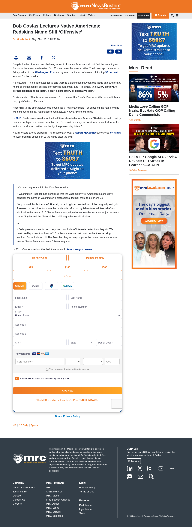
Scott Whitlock (21, 39)
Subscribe (143, 15)
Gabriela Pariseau (138, 170)
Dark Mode (129, 15)
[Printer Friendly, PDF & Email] (29, 58)
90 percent (111, 72)
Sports (34, 425)
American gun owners (79, 249)
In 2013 (17, 118)
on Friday (115, 132)
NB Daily (23, 425)
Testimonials (116, 15)
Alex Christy (135, 120)
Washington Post (45, 72)
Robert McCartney (85, 132)
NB (14, 425)
